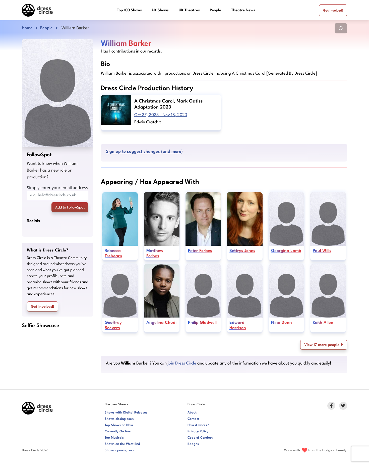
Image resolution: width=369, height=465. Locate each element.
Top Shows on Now (119, 425)
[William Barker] (57, 93)
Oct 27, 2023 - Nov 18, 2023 (160, 115)
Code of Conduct (200, 437)
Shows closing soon (119, 419)
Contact (193, 419)
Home (27, 28)
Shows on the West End (122, 444)
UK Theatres (189, 10)
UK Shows (160, 10)
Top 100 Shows (129, 10)
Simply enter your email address (57, 187)
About (192, 412)
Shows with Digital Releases (126, 412)
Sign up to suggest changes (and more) (144, 151)
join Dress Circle (182, 363)
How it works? (198, 425)
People (215, 10)
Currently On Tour (118, 431)
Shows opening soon (120, 450)
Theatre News (243, 10)
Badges (193, 444)
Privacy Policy (198, 431)
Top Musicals (114, 437)
